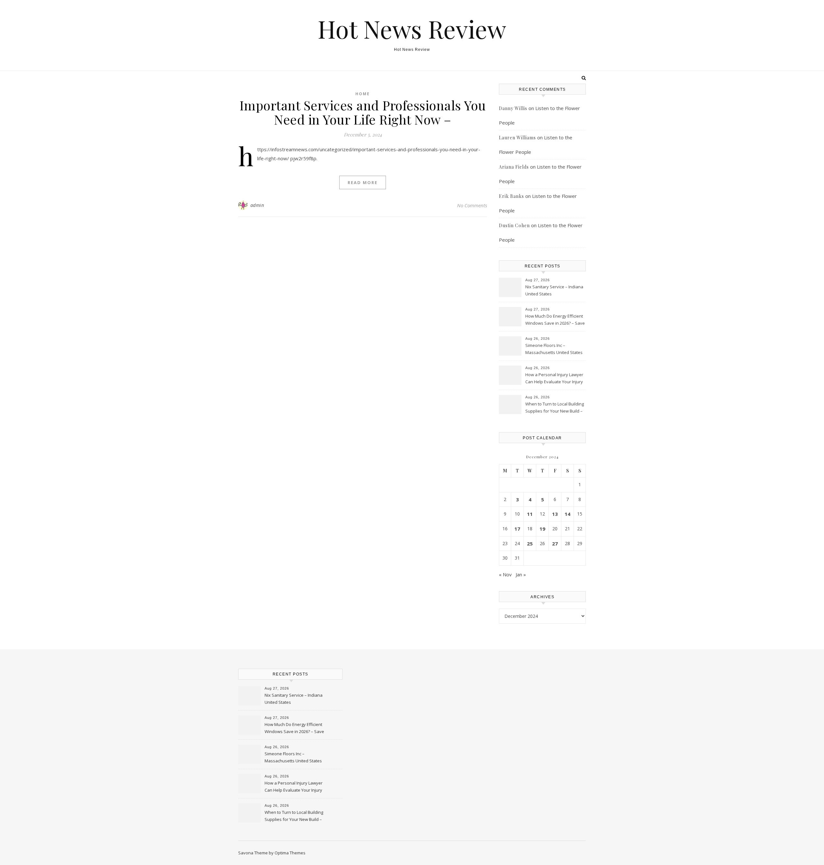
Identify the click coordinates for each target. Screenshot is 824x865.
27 (555, 543)
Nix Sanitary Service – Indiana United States (554, 290)
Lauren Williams (517, 138)
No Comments (472, 205)
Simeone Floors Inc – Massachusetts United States (554, 348)
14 (567, 514)
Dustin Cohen (514, 225)
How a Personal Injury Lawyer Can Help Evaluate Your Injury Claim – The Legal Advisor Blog (554, 379)
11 (530, 514)
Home (362, 94)
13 (555, 514)
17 (517, 529)
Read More (363, 182)
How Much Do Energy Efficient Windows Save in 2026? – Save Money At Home (555, 320)
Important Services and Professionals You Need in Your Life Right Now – (362, 112)
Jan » (521, 574)
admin (257, 205)
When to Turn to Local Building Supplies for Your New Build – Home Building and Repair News (554, 408)
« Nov (505, 574)
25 (530, 543)
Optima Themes (290, 853)
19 (542, 529)
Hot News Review (412, 29)
